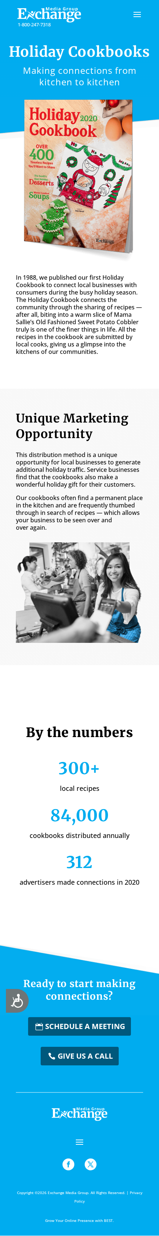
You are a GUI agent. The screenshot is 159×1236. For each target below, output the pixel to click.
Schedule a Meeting (85, 1026)
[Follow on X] (91, 1164)
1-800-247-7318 (34, 24)
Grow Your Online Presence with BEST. (79, 1220)
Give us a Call (85, 1056)
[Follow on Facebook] (68, 1164)
